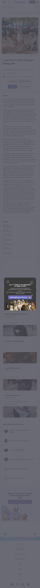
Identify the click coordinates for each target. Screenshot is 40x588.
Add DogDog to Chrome (18, 297)
